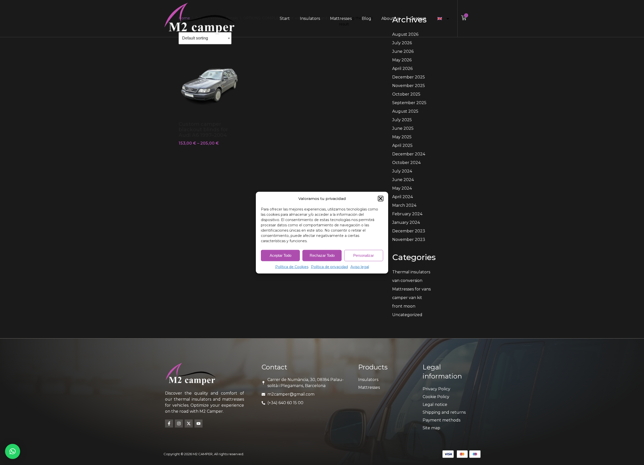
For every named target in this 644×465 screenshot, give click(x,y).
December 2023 (408, 231)
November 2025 (408, 85)
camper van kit (407, 297)
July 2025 (402, 119)
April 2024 (402, 196)
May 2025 (402, 137)
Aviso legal (359, 266)
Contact (418, 18)
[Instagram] (179, 423)
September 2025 (409, 102)
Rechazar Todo (322, 255)
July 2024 (402, 171)
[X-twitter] (189, 423)
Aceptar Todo (280, 255)
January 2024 (406, 222)
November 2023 (408, 239)
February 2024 (407, 214)
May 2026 (402, 60)
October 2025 (406, 94)
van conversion (407, 280)
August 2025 (405, 111)
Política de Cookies (291, 266)
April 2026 (402, 68)
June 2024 (403, 179)
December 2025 (408, 77)
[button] (380, 198)
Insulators (310, 18)
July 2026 (402, 42)
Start (285, 18)
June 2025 (403, 128)
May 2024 (402, 188)
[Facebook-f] (169, 423)
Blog (366, 18)
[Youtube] (198, 423)
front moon (403, 306)
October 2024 (406, 162)
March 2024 (404, 205)
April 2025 (402, 145)
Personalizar (363, 255)
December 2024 (408, 154)
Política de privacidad (329, 266)
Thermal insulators (411, 272)
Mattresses (341, 18)
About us (390, 18)
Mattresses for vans (411, 289)
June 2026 (403, 51)
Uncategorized (407, 314)
